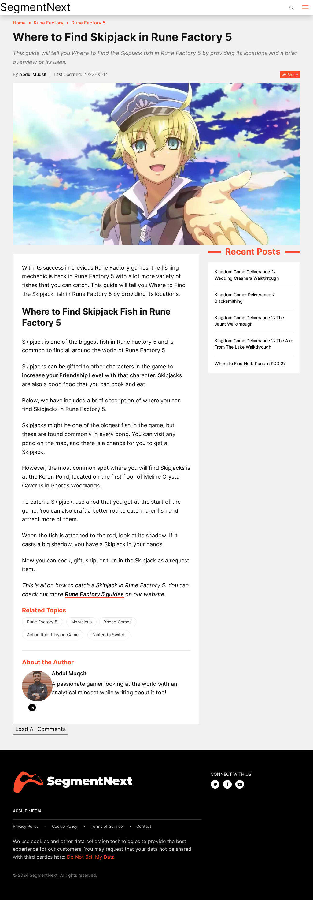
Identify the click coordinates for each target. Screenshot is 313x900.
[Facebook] (229, 785)
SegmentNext (35, 7)
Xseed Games (117, 621)
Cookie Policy (64, 826)
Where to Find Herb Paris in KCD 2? (250, 363)
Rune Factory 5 (42, 621)
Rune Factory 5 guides (94, 594)
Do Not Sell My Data (91, 857)
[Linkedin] (32, 708)
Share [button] (292, 74)
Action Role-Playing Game (53, 634)
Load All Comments (40, 729)
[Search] (291, 7)
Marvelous (81, 621)
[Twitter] (217, 785)
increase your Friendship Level (62, 375)
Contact (143, 826)
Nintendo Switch (108, 634)
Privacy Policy (26, 826)
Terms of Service (107, 826)
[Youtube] (241, 785)
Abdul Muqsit (32, 74)
